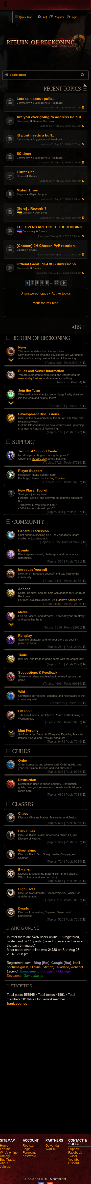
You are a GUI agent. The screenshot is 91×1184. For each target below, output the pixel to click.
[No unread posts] (84, 363)
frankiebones (17, 1003)
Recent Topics (62, 89)
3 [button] (37, 283)
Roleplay (25, 636)
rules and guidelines (30, 378)
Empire (24, 870)
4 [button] (42, 283)
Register (28, 1145)
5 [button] (47, 283)
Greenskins (27, 850)
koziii (77, 963)
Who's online (9, 1152)
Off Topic (25, 711)
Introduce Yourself (32, 570)
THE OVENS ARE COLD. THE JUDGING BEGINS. (51, 227)
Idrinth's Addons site (70, 599)
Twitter (72, 1156)
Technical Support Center (38, 451)
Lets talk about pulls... (36, 99)
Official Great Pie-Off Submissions (46, 264)
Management (28, 971)
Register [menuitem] (59, 17)
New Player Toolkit (32, 490)
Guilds (21, 751)
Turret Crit (25, 172)
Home (4, 1145)
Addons (24, 589)
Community (23, 102)
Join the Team (29, 390)
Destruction (27, 780)
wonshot (77, 967)
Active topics (61, 293)
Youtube (74, 1159)
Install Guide (39, 458)
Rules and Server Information (41, 371)
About (4, 1163)
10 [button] (56, 283)
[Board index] (45, 40)
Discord (73, 1163)
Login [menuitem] (74, 17)
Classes (21, 176)
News (22, 347)
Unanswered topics (34, 293)
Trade (22, 655)
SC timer (24, 154)
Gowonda (52, 1145)
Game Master (33, 976)
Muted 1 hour (28, 190)
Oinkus (35, 967)
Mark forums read (45, 303)
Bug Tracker (57, 478)
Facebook (75, 1152)
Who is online (25, 928)
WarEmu (51, 1149)
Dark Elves (41, 212)
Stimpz (48, 967)
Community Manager (55, 971)
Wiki (21, 692)
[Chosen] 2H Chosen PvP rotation (46, 246)
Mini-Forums (28, 730)
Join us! (5, 1166)
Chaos (33, 249)
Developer (14, 976)
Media (23, 612)
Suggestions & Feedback (47, 102)
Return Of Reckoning (41, 338)
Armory (5, 1156)
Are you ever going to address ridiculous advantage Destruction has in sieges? (51, 117)
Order (22, 760)
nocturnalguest (17, 967)
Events (43, 231)
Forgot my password (29, 1154)
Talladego (62, 967)
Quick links (26, 17)
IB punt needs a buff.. (35, 135)
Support (21, 194)
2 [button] (32, 283)
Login (27, 1149)
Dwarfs (33, 176)
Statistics (21, 986)
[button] (63, 283)
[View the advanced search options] (83, 75)
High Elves (26, 889)
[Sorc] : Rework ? (32, 208)
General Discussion (44, 121)
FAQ (44, 17)
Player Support (38, 194)
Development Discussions (38, 414)
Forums (5, 1149)
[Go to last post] (83, 107)
